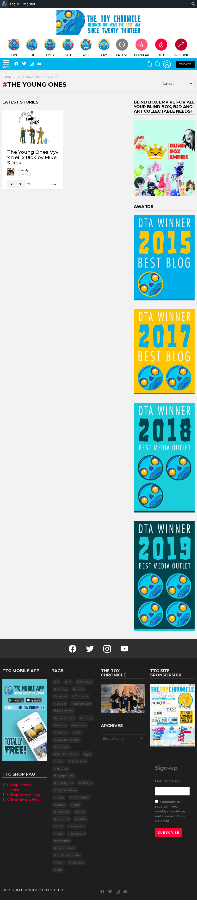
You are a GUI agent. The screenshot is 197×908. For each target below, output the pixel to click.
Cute (68, 55)
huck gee (62, 747)
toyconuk (63, 841)
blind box (85, 682)
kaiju (59, 761)
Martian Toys (65, 776)
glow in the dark (67, 739)
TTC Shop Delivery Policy (21, 795)
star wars (77, 826)
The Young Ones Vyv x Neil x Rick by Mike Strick (32, 157)
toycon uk (78, 833)
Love (14, 55)
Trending (181, 55)
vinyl (59, 862)
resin (76, 804)
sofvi (59, 826)
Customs (81, 696)
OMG (50, 55)
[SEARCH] (158, 64)
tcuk (59, 833)
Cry (104, 55)
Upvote (11, 184)
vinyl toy (78, 862)
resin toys (62, 812)
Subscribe (168, 832)
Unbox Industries (68, 855)
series (81, 812)
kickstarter (79, 761)
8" (69, 682)
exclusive (80, 725)
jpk (88, 754)
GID (78, 732)
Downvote (20, 184)
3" (57, 682)
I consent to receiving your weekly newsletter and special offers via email (170, 811)
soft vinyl (62, 819)
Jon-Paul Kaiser (67, 754)
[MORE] (54, 184)
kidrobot (62, 768)
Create (185, 64)
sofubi (81, 819)
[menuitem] (4, 4)
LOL (32, 55)
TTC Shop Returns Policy (21, 799)
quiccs (60, 804)
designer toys (65, 718)
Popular (141, 55)
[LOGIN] (167, 64)
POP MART (81, 797)
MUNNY (86, 783)
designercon (82, 703)
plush (60, 797)
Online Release (66, 790)
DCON (61, 703)
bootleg (61, 689)
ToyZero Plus (65, 848)
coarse (79, 689)
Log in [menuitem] (14, 4)
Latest (122, 55)
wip (59, 869)
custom (61, 696)
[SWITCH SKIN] (150, 64)
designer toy (64, 711)
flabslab (61, 732)
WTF (86, 55)
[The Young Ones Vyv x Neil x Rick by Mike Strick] (32, 127)
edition (61, 725)
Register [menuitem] (29, 4)
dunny (87, 718)
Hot (161, 55)
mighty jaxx (64, 783)
